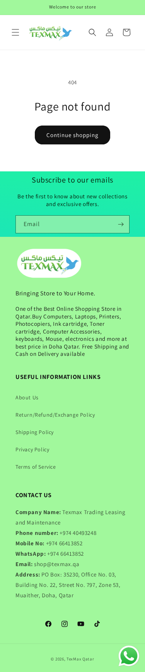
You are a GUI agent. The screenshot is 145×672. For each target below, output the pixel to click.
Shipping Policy (34, 432)
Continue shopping (72, 135)
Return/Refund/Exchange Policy (55, 414)
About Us (27, 397)
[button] (15, 32)
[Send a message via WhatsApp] (129, 656)
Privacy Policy (32, 449)
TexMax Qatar (80, 659)
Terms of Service (35, 466)
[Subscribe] (120, 224)
